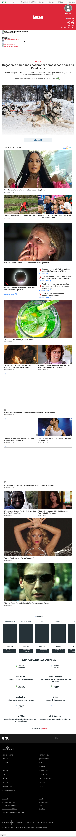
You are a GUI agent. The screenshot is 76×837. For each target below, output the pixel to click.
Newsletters (15, 46)
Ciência (38, 62)
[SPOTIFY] (72, 738)
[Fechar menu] (15, 31)
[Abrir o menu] (3, 17)
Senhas (13, 44)
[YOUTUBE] (66, 738)
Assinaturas (16, 39)
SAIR (70, 17)
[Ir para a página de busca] (73, 29)
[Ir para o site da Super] (38, 19)
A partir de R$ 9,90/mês (10, 651)
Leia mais (38, 140)
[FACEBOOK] (59, 738)
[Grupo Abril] (3, 2)
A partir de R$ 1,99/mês (26, 651)
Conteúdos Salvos (20, 41)
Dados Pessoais (18, 43)
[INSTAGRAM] (69, 738)
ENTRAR (69, 15)
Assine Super (67, 27)
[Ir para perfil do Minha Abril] (38, 36)
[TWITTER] (62, 738)
